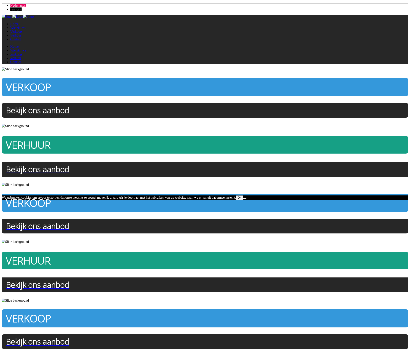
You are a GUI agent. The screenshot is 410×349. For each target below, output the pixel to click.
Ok (239, 197)
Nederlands (18, 5)
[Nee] (244, 198)
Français (16, 9)
